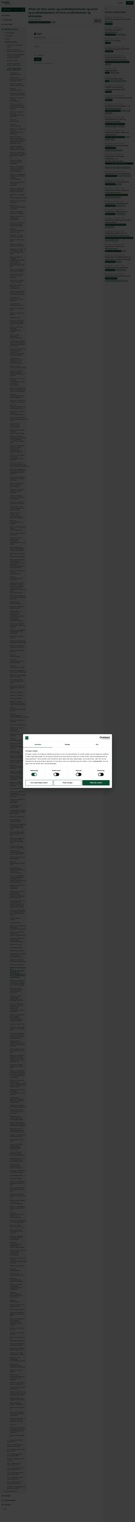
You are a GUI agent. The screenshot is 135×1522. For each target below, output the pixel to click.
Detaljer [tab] (67, 744)
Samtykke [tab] (37, 744)
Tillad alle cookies (96, 783)
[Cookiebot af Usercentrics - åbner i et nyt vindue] (101, 737)
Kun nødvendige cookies (39, 783)
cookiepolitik (97, 761)
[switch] (56, 774)
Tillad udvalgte (67, 783)
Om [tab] (97, 744)
